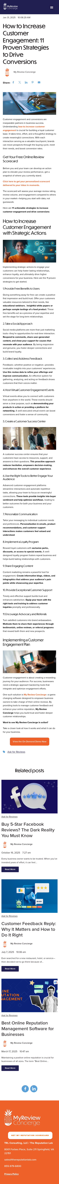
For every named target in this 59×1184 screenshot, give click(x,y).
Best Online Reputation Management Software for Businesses (27, 1028)
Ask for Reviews (16, 752)
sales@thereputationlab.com (20, 1159)
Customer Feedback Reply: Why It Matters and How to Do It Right (28, 929)
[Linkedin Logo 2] (33, 1088)
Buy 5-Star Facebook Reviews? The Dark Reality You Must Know (28, 830)
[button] (51, 7)
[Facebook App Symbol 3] (25, 1088)
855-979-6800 (12, 1166)
